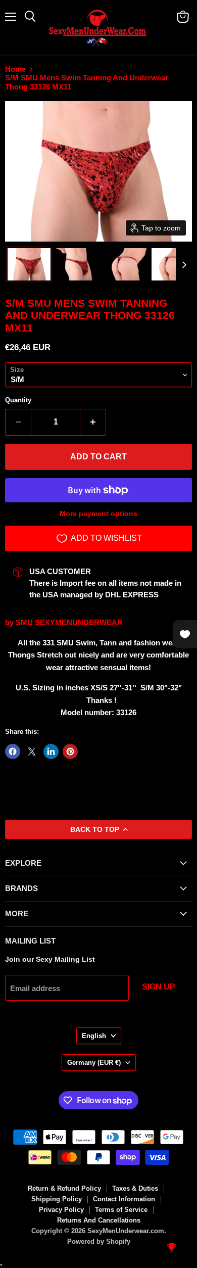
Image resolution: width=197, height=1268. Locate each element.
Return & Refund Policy (64, 1188)
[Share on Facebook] (12, 751)
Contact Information (124, 1199)
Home (15, 69)
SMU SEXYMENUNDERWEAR (69, 622)
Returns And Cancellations (98, 1220)
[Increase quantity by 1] (93, 422)
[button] (29, 264)
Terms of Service (121, 1209)
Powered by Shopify (98, 1241)
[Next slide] (184, 264)
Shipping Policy (56, 1199)
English (94, 1036)
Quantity (18, 400)
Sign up (158, 986)
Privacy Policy (61, 1209)
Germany (94, 1062)
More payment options (98, 513)
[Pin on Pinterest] (70, 751)
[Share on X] (31, 751)
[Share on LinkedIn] (51, 751)
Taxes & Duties (135, 1188)
